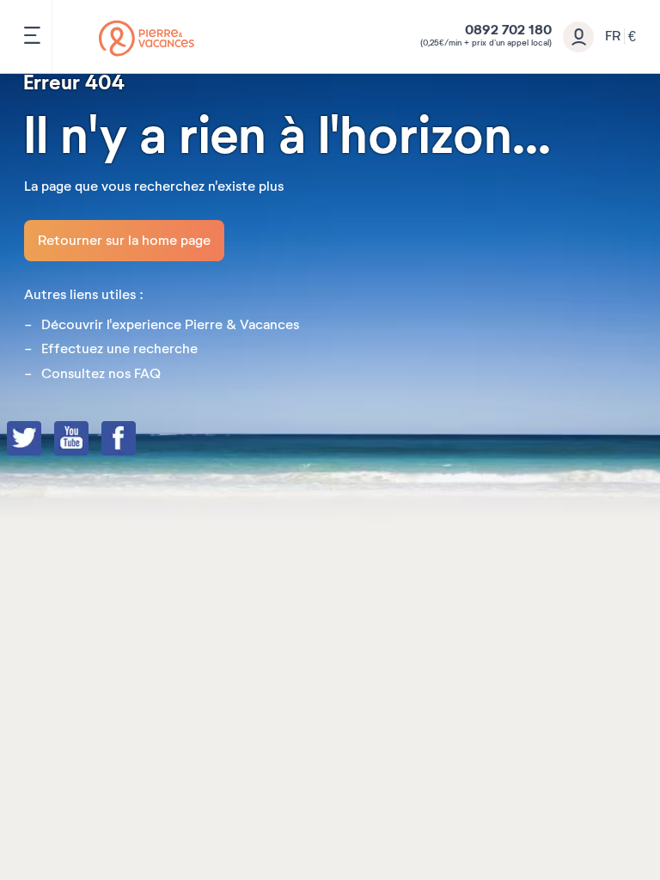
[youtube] (88, 440)
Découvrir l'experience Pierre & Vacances (170, 324)
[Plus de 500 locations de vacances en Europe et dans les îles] (146, 38)
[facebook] (136, 440)
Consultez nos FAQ (101, 373)
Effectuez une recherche (119, 349)
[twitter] (41, 440)
